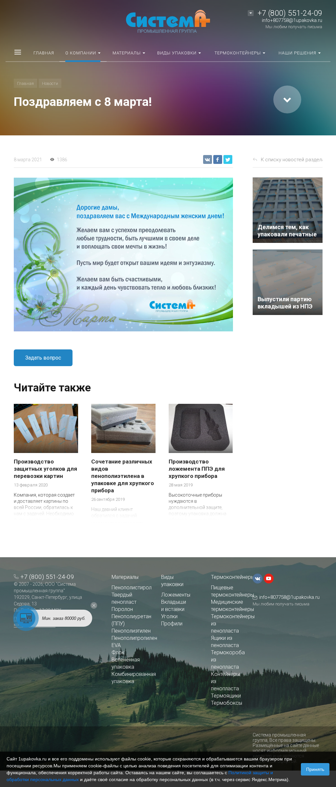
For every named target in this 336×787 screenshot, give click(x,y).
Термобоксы (226, 703)
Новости (50, 83)
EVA (116, 645)
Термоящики (226, 696)
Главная (25, 83)
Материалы (125, 577)
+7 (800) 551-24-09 (290, 13)
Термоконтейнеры (233, 577)
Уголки (169, 616)
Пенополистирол (132, 587)
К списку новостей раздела (293, 160)
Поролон (122, 609)
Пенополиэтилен (131, 631)
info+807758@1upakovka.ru (292, 20)
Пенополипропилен (134, 638)
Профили (171, 623)
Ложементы (175, 595)
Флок (118, 652)
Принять (315, 769)
